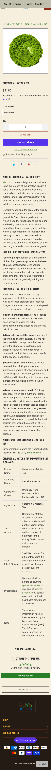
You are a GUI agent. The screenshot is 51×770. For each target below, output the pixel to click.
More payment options (25, 149)
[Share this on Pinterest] (29, 164)
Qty (4, 121)
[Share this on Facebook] (21, 164)
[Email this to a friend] (36, 164)
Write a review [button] (25, 675)
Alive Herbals (29, 763)
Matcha (6, 182)
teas (39, 585)
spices (25, 585)
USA (23, 452)
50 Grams (9, 112)
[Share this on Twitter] (14, 164)
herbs (33, 585)
